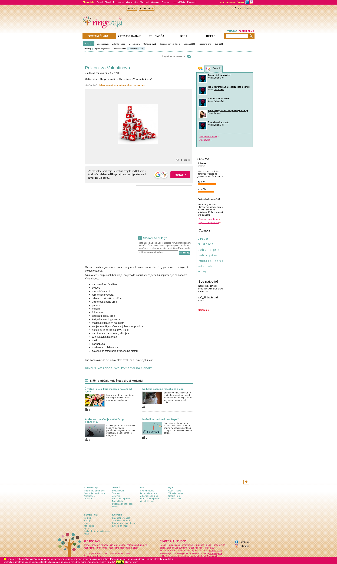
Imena (115, 506)
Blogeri (108, 2)
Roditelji (87, 49)
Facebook (244, 542)
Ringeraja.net (215, 550)
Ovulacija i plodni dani (94, 493)
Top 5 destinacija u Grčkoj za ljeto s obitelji (229, 87)
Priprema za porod (121, 498)
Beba (183, 36)
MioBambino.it (210, 556)
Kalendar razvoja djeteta (170, 44)
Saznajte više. (132, 562)
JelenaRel (219, 78)
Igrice (86, 528)
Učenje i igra (134, 44)
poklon (122, 85)
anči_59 (202, 297)
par (134, 85)
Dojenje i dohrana (148, 493)
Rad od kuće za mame (219, 98)
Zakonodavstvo (119, 49)
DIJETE (87, 44)
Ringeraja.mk (215, 553)
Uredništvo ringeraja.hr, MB (98, 73)
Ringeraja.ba (219, 545)
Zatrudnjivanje (129, 36)
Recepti (87, 520)
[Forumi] (200, 69)
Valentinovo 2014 (136, 49)
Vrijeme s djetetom (102, 49)
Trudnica (116, 493)
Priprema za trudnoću (94, 491)
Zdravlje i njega (118, 44)
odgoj (212, 266)
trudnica (206, 244)
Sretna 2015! (189, 44)
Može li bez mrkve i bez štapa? (160, 419)
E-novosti (191, 2)
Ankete (248, 8)
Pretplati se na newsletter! (173, 56)
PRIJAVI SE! (232, 31)
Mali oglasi (144, 2)
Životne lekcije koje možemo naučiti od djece (108, 390)
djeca (203, 238)
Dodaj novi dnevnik (208, 136)
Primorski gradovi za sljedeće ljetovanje (228, 110)
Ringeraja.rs (210, 548)
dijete (215, 250)
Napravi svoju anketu (209, 222)
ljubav (102, 85)
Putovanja (166, 2)
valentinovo (112, 85)
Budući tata (117, 501)
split (216, 297)
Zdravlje (88, 498)
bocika (210, 297)
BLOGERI (219, 44)
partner (141, 85)
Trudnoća (156, 36)
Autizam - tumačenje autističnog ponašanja (104, 420)
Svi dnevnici (204, 140)
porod (219, 260)
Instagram (244, 546)
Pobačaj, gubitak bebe (123, 504)
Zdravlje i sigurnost (149, 496)
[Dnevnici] (208, 69)
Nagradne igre (205, 44)
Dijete (210, 36)
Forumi (100, 2)
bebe (201, 266)
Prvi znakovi (118, 491)
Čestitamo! (203, 310)
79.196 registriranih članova (231, 2)
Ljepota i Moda (179, 2)
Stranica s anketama (208, 219)
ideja (129, 85)
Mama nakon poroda (150, 498)
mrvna (201, 300)
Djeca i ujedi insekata (218, 122)
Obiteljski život (149, 44)
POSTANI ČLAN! (246, 31)
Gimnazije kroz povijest (219, 75)
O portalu (155, 2)
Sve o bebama (147, 491)
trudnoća (205, 260)
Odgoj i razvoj (102, 44)
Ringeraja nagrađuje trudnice (125, 2)
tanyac (217, 113)
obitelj (202, 271)
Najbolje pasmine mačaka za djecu (163, 389)
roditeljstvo (207, 255)
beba (202, 250)
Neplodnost (89, 496)
